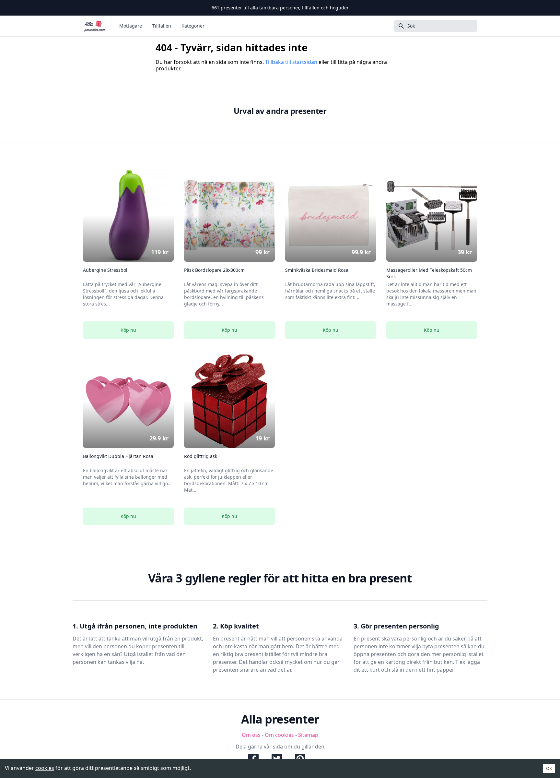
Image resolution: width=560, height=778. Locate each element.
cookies (44, 768)
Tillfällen (161, 26)
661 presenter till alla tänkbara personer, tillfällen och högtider (280, 8)
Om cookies (279, 734)
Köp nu (128, 330)
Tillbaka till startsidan (291, 62)
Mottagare (130, 26)
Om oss (251, 734)
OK (549, 768)
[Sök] (399, 26)
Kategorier (192, 26)
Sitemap (308, 734)
